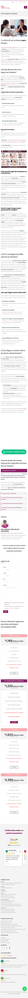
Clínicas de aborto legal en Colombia (8, 912)
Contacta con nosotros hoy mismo (13, 403)
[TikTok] (7, 948)
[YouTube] (9, 948)
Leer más (8, 864)
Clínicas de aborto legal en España (8, 910)
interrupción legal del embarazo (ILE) (16, 225)
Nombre (4, 567)
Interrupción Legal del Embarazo (9, 47)
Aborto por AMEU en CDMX (6, 922)
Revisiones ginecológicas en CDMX (8, 927)
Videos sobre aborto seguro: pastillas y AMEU (9, 932)
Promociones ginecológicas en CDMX (8, 931)
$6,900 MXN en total (14, 781)
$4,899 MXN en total (14, 736)
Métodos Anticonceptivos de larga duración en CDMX (11, 926)
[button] (13, 37)
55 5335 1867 (15, 2)
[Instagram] (4, 948)
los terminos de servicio (12, 608)
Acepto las (14, 605)
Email (4, 579)
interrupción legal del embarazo (8, 83)
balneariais (18, 993)
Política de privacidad (5, 939)
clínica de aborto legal (16, 76)
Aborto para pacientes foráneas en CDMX (9, 924)
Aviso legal (3, 937)
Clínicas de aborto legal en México (7, 909)
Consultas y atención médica (15, 452)
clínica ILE (6, 133)
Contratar (14, 673)
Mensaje (4, 585)
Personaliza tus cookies (5, 942)
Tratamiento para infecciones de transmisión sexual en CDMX (13, 929)
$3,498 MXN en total (14, 642)
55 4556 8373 (24, 2)
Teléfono (4, 573)
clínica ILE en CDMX (22, 408)
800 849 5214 (9, 887)
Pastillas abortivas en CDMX (6, 921)
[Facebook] (2, 948)
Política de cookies (4, 941)
